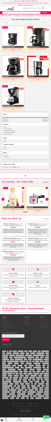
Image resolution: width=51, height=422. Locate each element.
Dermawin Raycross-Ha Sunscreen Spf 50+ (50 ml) (13, 240)
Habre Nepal (28, 408)
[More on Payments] (38, 281)
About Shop (43, 319)
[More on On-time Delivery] (13, 281)
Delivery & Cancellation (8, 324)
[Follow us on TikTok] (26, 1)
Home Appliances (17, 15)
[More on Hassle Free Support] (13, 294)
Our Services (44, 321)
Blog (42, 322)
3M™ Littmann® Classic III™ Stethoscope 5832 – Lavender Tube (13, 225)
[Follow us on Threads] (17, 1)
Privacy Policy (6, 329)
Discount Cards (44, 326)
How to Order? (6, 321)
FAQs (4, 319)
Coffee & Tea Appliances (42, 15)
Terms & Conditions (7, 327)
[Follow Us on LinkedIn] (22, 1)
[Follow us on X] (18, 1)
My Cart (26, 321)
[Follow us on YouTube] (23, 1)
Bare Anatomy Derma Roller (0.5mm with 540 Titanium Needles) (37, 240)
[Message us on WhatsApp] (25, 1)
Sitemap (37, 406)
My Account (27, 319)
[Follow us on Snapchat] (20, 1)
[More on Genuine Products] (13, 269)
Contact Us (5, 331)
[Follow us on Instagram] (15, 1)
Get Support (27, 324)
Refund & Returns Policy (8, 326)
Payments (5, 322)
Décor (10, 15)
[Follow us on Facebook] (14, 1)
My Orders (27, 322)
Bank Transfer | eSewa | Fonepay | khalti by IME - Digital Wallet (25, 415)
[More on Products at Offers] (38, 269)
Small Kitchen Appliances (28, 15)
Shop (6, 15)
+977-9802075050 (7, 346)
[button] (36, 8)
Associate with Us (45, 327)
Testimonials (44, 324)
